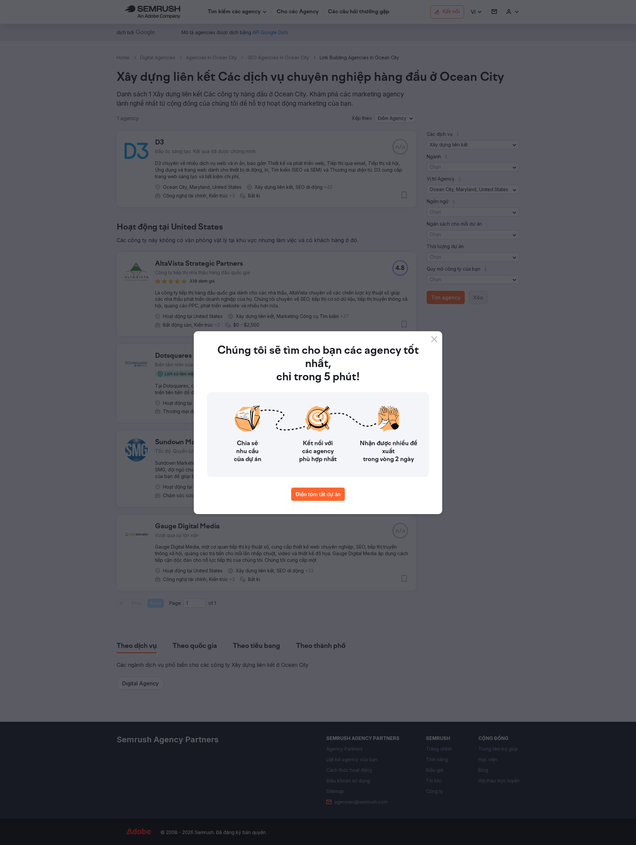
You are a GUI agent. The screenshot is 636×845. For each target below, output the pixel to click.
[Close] (434, 339)
